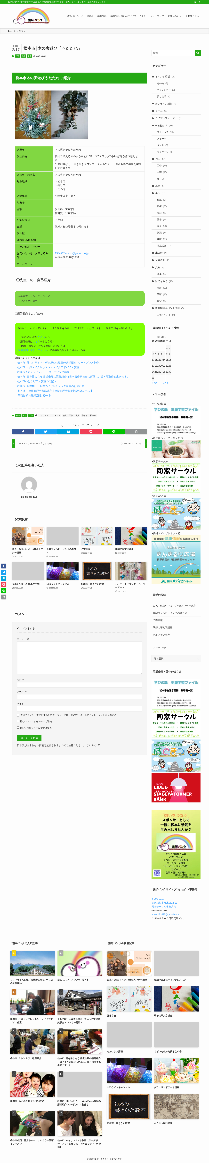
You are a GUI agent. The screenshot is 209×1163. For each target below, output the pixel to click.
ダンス (162, 145)
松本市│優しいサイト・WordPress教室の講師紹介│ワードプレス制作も (59, 362)
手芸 (162, 172)
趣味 (162, 239)
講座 (162, 226)
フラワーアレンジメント (49, 415)
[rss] (195, 2)
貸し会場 (163, 96)
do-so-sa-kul (29, 496)
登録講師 (162, 260)
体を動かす (164, 125)
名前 (20, 679)
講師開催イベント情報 (169, 308)
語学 (161, 219)
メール (22, 691)
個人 (65, 415)
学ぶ (23, 56)
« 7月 (154, 382)
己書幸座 (158, 620)
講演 (161, 232)
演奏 (161, 274)
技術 (162, 206)
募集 (159, 185)
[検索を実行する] (198, 53)
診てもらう (164, 281)
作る (17, 56)
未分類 (161, 252)
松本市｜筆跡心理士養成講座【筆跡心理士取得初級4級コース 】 (55, 390)
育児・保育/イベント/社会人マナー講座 (174, 605)
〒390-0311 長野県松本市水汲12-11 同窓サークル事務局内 (164, 902)
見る (159, 267)
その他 (162, 83)
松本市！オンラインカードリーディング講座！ (44, 372)
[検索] (199, 2)
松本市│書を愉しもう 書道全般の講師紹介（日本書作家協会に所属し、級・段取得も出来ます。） (74, 376)
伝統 (161, 200)
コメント (23, 639)
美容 (161, 213)
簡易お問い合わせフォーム (32, 350)
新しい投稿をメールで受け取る (36, 728)
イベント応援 (165, 76)
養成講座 (164, 245)
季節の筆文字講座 (162, 627)
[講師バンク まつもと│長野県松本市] (32, 16)
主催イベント (166, 315)
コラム (161, 110)
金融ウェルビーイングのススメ (170, 613)
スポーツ (163, 138)
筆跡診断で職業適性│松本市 (34, 395)
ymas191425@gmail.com (165, 914)
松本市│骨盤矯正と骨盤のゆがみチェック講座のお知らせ (50, 386)
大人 (77, 415)
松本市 (93, 415)
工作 (29, 56)
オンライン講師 (165, 103)
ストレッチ (165, 132)
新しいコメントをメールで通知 (36, 721)
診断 (162, 294)
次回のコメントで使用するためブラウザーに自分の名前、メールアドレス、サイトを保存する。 (69, 715)
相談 (162, 288)
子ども (85, 415)
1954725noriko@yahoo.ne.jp (71, 253)
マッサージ (164, 152)
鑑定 (161, 301)
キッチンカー (166, 90)
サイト (20, 703)
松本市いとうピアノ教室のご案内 (36, 381)
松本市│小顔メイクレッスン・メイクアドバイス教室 (48, 367)
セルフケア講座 (161, 634)
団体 (71, 415)
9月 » (166, 382)
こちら (41, 337)
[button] (23, 431)
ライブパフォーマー (168, 118)
